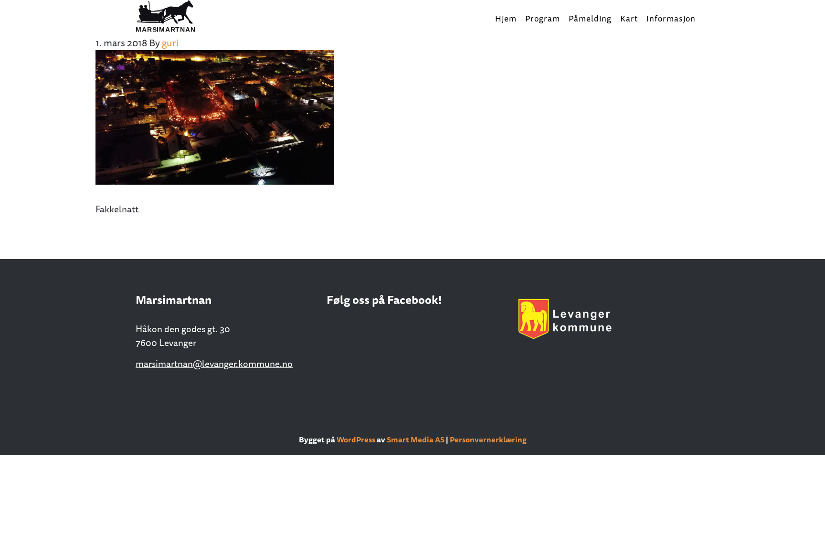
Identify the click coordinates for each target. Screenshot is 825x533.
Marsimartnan (183, 16)
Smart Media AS (415, 439)
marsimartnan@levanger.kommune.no (214, 363)
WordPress (356, 439)
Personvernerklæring (488, 439)
